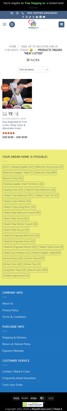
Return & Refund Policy (16, 344)
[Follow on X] (33, 17)
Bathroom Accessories (49, 166)
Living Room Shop (14, 270)
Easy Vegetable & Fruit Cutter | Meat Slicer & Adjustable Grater (14, 125)
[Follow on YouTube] (44, 17)
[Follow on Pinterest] (37, 17)
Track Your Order (12, 385)
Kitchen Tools (12, 264)
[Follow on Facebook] (23, 17)
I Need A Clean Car (46, 195)
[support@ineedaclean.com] (12, 13)
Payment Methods (13, 351)
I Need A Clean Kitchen (16, 201)
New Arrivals (38, 270)
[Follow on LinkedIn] (40, 17)
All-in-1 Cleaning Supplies (18, 166)
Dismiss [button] (33, 7)
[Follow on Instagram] (27, 17)
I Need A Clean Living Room (19, 207)
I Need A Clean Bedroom (17, 195)
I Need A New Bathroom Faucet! (21, 212)
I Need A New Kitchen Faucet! (20, 224)
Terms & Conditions (14, 317)
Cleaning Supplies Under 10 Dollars (23, 184)
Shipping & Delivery (14, 337)
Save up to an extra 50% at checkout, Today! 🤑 (31, 48)
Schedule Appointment (16, 275)
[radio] (4, 113)
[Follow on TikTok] (30, 17)
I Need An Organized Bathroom (21, 235)
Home (12, 46)
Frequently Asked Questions (19, 378)
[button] (4, 24)
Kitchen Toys (32, 264)
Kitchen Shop (34, 258)
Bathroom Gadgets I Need (17, 172)
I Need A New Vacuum (15, 229)
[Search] (12, 24)
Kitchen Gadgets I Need (46, 252)
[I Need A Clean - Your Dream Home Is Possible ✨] (33, 24)
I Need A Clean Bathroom (40, 189)
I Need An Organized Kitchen (19, 247)
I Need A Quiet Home (51, 247)
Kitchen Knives (12, 258)
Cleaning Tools (12, 189)
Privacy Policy (10, 310)
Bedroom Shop (13, 178)
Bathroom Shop (45, 172)
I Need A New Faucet (15, 218)
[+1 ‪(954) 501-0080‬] (23, 13)
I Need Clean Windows (16, 252)
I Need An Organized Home (18, 241)
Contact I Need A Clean (16, 371)
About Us (7, 303)
